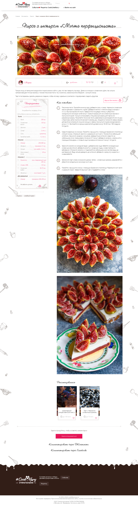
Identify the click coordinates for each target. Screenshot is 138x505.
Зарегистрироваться (115, 83)
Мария (27, 82)
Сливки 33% (24, 165)
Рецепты (44, 484)
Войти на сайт (70, 8)
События (35, 8)
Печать (39, 186)
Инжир (23, 143)
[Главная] (22, 4)
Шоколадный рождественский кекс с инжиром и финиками (67, 412)
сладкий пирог (29, 196)
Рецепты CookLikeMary (50, 7)
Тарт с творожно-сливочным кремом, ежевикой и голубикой (90, 412)
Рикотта (24, 160)
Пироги (32, 16)
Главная (17, 16)
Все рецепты (25, 16)
